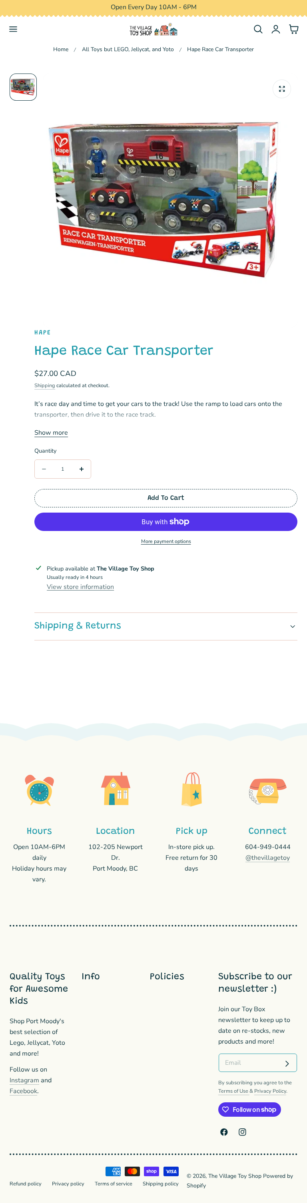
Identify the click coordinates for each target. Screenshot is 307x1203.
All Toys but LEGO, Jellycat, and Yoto (128, 49)
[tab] (23, 87)
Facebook (23, 1091)
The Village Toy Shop (234, 1176)
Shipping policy (161, 1183)
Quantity (45, 451)
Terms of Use (233, 1091)
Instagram (24, 1080)
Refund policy (26, 1183)
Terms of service (113, 1183)
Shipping (44, 385)
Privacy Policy (270, 1091)
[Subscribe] (287, 1063)
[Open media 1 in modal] (282, 89)
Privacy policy (68, 1183)
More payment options (166, 541)
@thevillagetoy (267, 857)
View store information (80, 587)
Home (60, 49)
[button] (13, 29)
